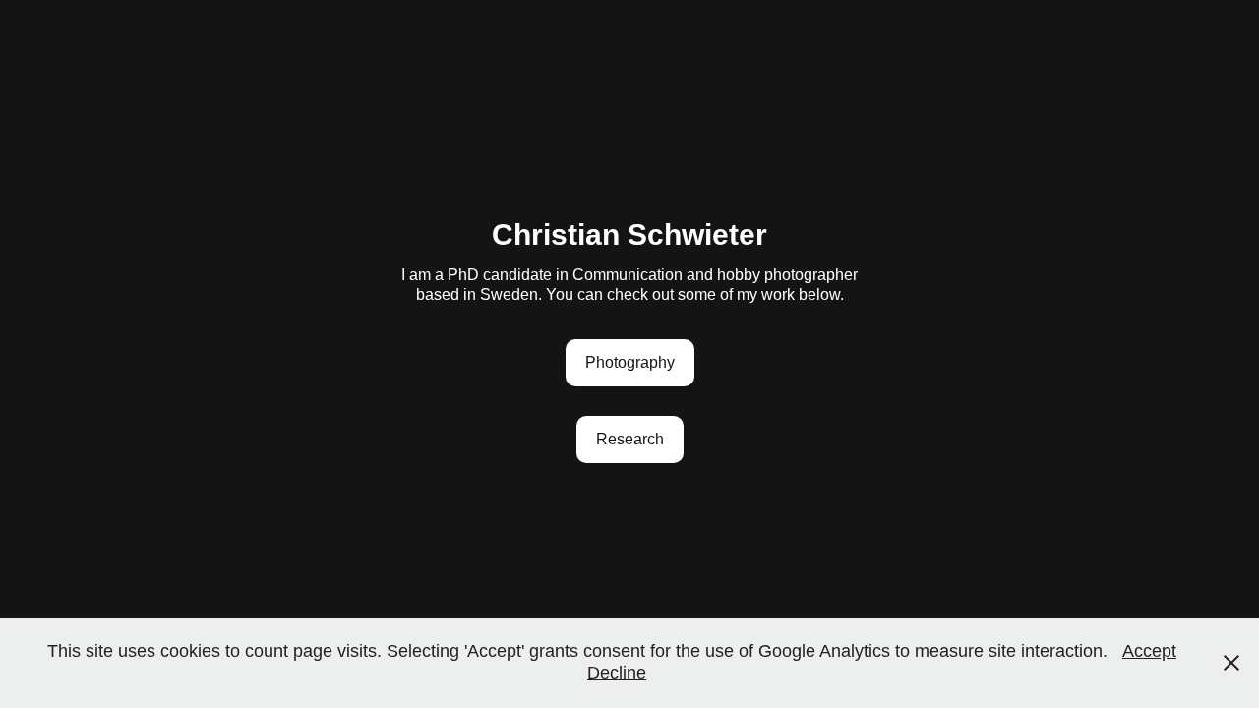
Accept (1149, 651)
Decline (616, 672)
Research (630, 439)
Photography (630, 362)
